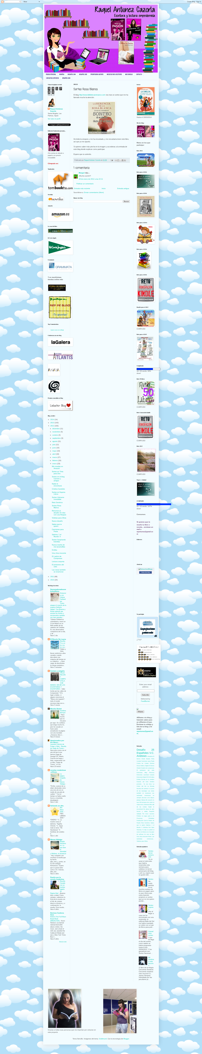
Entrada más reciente (82, 188)
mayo (54, 451)
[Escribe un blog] (118, 160)
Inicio (104, 188)
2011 (52, 576)
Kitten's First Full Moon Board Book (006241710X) (58, 919)
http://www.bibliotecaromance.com (92, 95)
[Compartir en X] (120, 160)
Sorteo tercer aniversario (151, 854)
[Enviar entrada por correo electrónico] (111, 160)
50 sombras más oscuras (151, 961)
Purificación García (142, 820)
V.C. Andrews (145, 754)
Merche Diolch (56, 709)
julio (54, 444)
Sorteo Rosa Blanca (56, 507)
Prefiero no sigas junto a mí (145, 816)
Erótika (54, 550)
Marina (143, 800)
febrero (55, 460)
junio (54, 448)
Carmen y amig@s (57, 671)
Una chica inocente (59, 553)
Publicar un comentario (85, 184)
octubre (55, 435)
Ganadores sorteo (150, 933)
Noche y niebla (142, 811)
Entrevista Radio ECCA (143, 777)
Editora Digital (144, 765)
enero (54, 464)
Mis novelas (129, 74)
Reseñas (61, 74)
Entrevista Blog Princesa (145, 772)
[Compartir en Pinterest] (125, 160)
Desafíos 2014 (72, 74)
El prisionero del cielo (145, 770)
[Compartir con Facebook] (122, 160)
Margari (82, 173)
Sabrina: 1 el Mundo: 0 (56, 535)
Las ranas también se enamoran (59, 571)
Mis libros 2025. (62, 810)
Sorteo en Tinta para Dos (57, 472)
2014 (52, 419)
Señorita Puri (147, 827)
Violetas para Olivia (59, 518)
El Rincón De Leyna (58, 639)
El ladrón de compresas (147, 768)
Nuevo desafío (57, 521)
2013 (52, 423)
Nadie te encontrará (57, 485)
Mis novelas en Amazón (57, 467)
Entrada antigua (123, 188)
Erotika (152, 777)
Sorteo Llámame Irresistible (58, 498)
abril (54, 454)
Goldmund (103, 1039)
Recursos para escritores (114, 74)
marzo (55, 457)
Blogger (126, 1039)
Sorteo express (150, 907)
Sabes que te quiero (57, 525)
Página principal (51, 74)
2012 (52, 426)
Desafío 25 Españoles (145, 751)
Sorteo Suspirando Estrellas (59, 541)
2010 (52, 580)
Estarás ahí (140, 781)
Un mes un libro (149, 834)
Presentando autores (97, 74)
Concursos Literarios (52, 78)
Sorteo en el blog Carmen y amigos (58, 479)
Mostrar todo (63, 941)
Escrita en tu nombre (147, 779)
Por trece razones (148, 813)
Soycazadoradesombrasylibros (58, 590)
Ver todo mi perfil (54, 119)
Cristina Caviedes (58, 489)
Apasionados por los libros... (57, 741)
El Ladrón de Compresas (57, 557)
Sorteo (150, 879)
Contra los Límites (143, 763)
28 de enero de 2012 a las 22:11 (91, 179)
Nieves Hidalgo (56, 839)
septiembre (56, 438)
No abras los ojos (148, 809)
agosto (55, 441)
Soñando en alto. (57, 806)
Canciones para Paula (58, 530)
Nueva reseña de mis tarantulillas (58, 546)
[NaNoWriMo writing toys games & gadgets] (145, 369)
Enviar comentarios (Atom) (94, 192)
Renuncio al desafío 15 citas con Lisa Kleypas (59, 513)
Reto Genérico (57, 502)
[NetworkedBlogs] (145, 569)
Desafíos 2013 (83, 74)
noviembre (56, 432)
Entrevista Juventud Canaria (145, 774)
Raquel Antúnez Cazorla (56, 110)
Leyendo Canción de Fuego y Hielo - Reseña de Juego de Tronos (58, 746)
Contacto (139, 74)
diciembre (56, 429)
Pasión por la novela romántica (57, 878)
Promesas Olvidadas (145, 818)
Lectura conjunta (58, 561)
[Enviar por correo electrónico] (116, 160)
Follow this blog (145, 572)
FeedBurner (145, 701)
